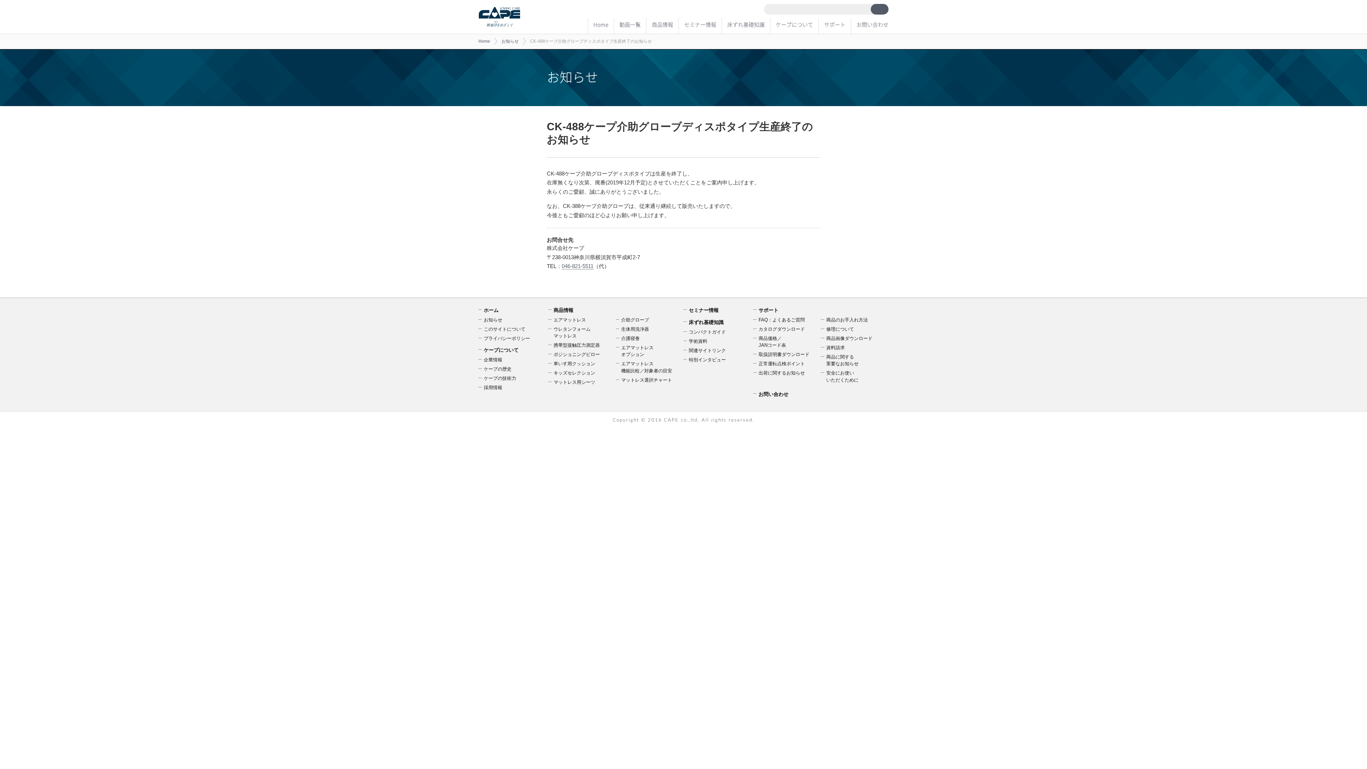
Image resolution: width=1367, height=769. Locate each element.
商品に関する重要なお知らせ (842, 360)
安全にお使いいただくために (842, 376)
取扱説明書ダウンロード (784, 354)
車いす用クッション (574, 363)
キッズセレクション (574, 373)
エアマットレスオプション (637, 351)
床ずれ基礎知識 (746, 24)
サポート (834, 24)
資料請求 (835, 347)
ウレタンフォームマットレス (572, 332)
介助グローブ (635, 320)
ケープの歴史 (498, 369)
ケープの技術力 (500, 378)
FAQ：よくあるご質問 (782, 320)
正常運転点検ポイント (782, 363)
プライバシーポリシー (507, 338)
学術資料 (698, 341)
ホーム (491, 310)
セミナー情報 (700, 24)
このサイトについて (504, 329)
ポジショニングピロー (577, 354)
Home (600, 24)
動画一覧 (630, 24)
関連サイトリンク (707, 350)
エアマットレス (570, 320)
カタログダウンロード (782, 329)
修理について (840, 329)
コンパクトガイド (707, 332)
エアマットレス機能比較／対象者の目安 (646, 367)
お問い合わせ (873, 24)
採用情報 (493, 387)
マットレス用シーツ (574, 382)
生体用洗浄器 (635, 329)
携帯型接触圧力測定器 (577, 345)
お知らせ (510, 41)
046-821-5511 (577, 266)
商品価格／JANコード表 (772, 342)
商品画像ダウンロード (849, 338)
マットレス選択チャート (646, 380)
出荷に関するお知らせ (782, 373)
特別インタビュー (707, 359)
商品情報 (662, 24)
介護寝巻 (630, 338)
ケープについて (794, 24)
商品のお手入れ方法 (847, 320)
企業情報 (493, 359)
